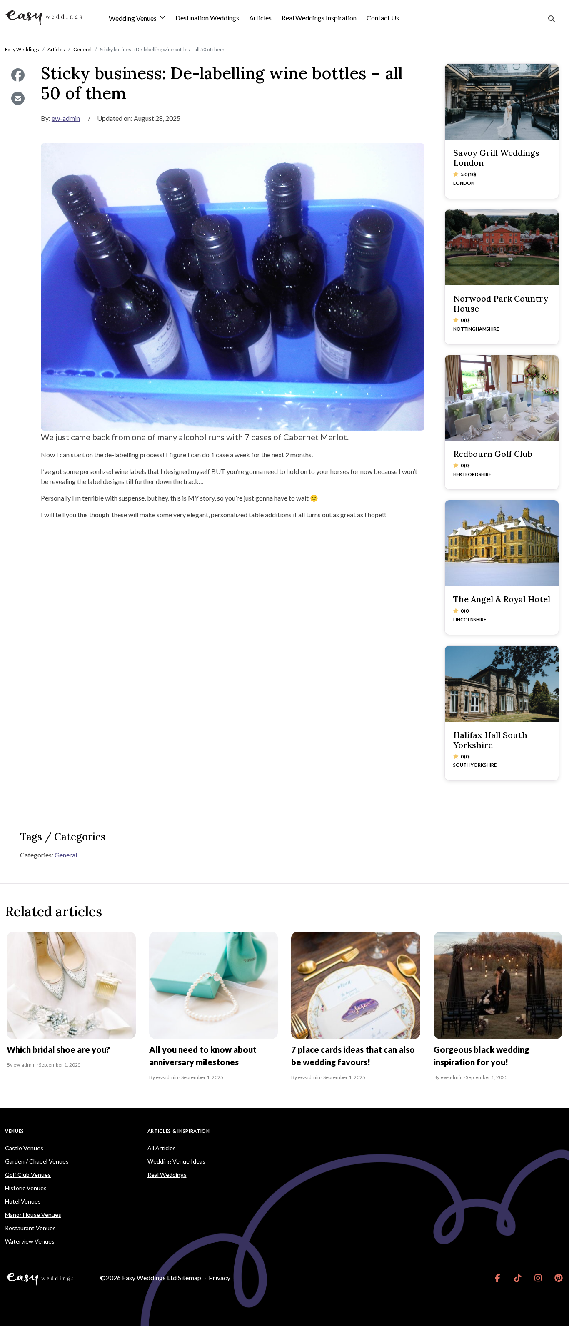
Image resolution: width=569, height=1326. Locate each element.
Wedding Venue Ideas (176, 1161)
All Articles (161, 1148)
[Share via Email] (18, 98)
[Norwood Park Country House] (502, 247)
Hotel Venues (23, 1201)
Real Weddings (167, 1174)
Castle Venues (24, 1148)
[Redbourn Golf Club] (502, 398)
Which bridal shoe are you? (58, 1049)
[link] (497, 1278)
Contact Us (383, 18)
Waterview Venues (30, 1241)
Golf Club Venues (28, 1174)
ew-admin (66, 118)
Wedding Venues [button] (133, 18)
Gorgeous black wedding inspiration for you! (481, 1055)
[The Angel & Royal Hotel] (502, 543)
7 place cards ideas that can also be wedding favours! (353, 1055)
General (66, 855)
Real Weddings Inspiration (319, 18)
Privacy (219, 1277)
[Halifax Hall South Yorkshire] (502, 683)
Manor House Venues (33, 1214)
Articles (260, 18)
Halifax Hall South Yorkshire (490, 740)
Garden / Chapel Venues (37, 1161)
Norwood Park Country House (500, 303)
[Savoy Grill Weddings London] (502, 102)
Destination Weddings (207, 18)
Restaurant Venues (30, 1227)
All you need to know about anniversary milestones (203, 1055)
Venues (14, 1131)
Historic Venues (26, 1187)
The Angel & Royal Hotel (501, 599)
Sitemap (189, 1277)
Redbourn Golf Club (492, 454)
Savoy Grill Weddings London (496, 157)
